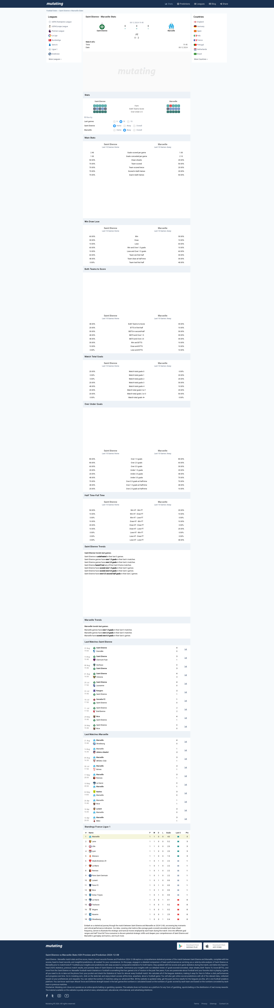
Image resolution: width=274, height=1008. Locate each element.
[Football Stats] (55, 4)
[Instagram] (61, 995)
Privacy (204, 1004)
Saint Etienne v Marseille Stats (71, 11)
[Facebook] (48, 995)
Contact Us (223, 1004)
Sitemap (213, 1004)
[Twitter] (54, 995)
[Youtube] (68, 995)
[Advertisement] (136, 72)
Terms (196, 1004)
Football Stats (52, 11)
